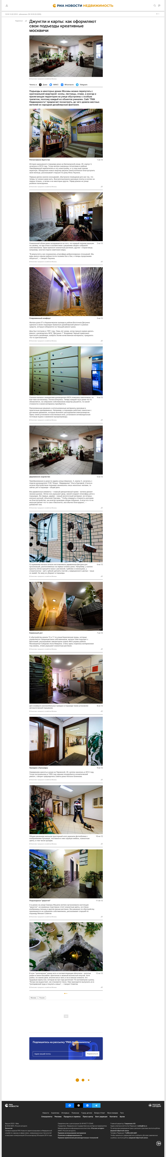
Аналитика (55, 1113)
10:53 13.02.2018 (11, 14)
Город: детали (86, 1113)
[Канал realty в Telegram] (96, 1105)
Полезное (75, 1113)
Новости (45, 1113)
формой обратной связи (119, 1131)
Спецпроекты (46, 1117)
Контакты (113, 1117)
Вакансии (8, 1128)
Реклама (58, 1117)
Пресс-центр (88, 1117)
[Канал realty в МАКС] (69, 1105)
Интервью (65, 1113)
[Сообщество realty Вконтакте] (87, 1105)
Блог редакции (101, 1117)
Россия (42, 998)
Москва (33, 998)
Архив (122, 1117)
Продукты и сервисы (72, 1117)
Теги (122, 1113)
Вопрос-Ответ (99, 1113)
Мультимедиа (112, 1113)
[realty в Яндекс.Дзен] (78, 1105)
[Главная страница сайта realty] (83, 5)
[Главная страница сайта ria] (66, 5)
